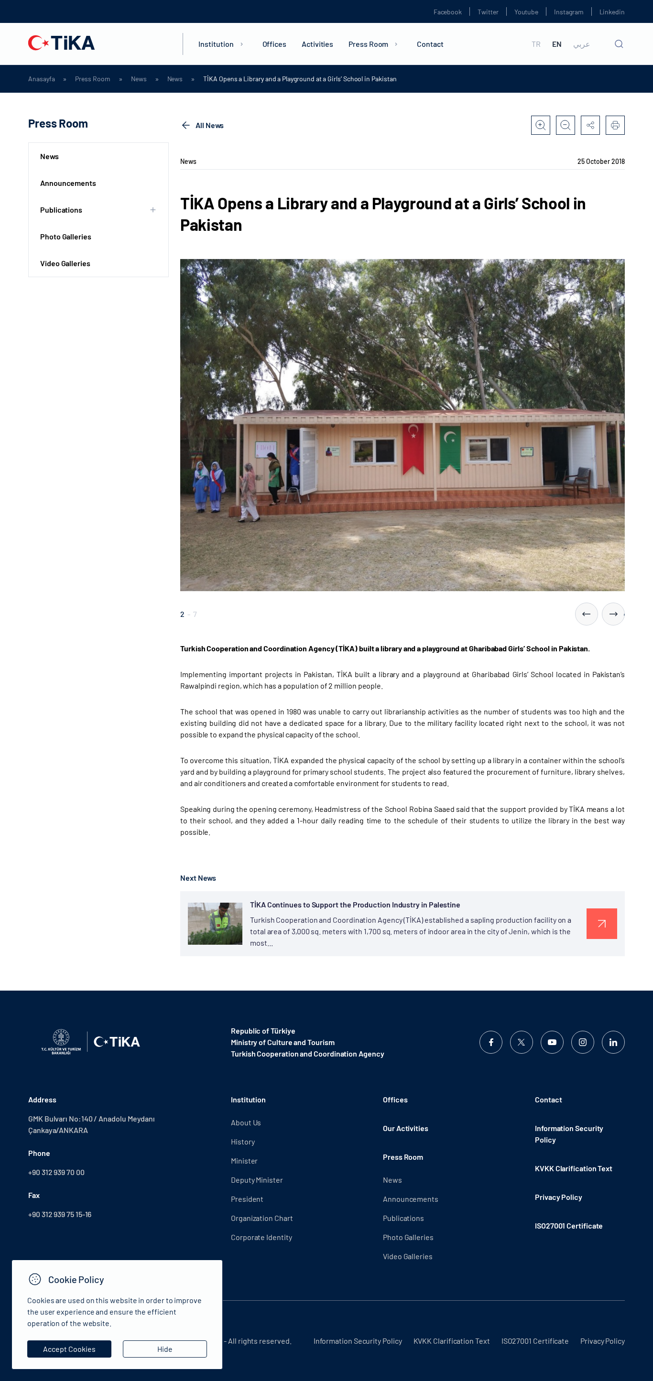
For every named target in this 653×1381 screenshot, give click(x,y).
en (557, 44)
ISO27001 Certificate (569, 1225)
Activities (317, 43)
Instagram (568, 12)
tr (536, 44)
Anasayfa (41, 79)
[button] (586, 614)
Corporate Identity (261, 1236)
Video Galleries (65, 263)
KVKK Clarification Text (573, 1168)
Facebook (448, 12)
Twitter (488, 12)
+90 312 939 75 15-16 (59, 1214)
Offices (274, 43)
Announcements (68, 182)
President (247, 1198)
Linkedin (612, 12)
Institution (215, 43)
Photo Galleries (65, 236)
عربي (581, 44)
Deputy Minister (257, 1179)
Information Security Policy (569, 1133)
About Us (246, 1122)
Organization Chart (262, 1217)
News (139, 79)
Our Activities (405, 1128)
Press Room (368, 43)
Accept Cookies (69, 1348)
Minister (244, 1160)
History (242, 1141)
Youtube (526, 12)
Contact (430, 43)
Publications (403, 1217)
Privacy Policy (558, 1196)
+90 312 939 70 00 (56, 1171)
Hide (165, 1348)
